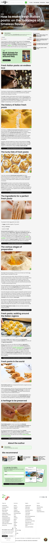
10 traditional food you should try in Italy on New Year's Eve (42, 44)
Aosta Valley (16, 533)
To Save (30, 2)
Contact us (39, 508)
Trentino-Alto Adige (17, 530)
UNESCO (10, 45)
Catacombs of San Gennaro (7, 523)
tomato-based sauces (18, 347)
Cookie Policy (20, 540)
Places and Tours (28, 522)
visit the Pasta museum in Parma (15, 192)
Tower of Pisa (4, 511)
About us (38, 505)
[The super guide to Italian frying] (35, 48)
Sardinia (15, 525)
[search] (26, 2)
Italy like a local (28, 505)
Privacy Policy (19, 481)
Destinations (42, 2)
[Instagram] (41, 497)
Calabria (15, 508)
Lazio (15, 514)
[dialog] (8, 534)
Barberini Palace (5, 516)
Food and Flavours (28, 519)
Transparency (34, 540)
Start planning (36, 2)
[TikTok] (44, 497)
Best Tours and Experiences (30, 516)
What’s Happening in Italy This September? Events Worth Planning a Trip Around (11, 458)
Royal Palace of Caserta (6, 514)
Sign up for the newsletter (13, 483)
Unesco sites (27, 511)
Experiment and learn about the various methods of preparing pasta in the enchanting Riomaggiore (16, 310)
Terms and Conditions (27, 540)
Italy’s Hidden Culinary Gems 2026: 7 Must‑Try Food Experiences (42, 35)
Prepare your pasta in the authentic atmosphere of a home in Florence (15, 357)
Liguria (15, 516)
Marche (15, 519)
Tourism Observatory (40, 511)
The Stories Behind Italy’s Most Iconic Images (26, 457)
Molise (15, 520)
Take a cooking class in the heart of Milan (15, 438)
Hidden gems (27, 507)
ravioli (27, 236)
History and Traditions (29, 526)
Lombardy (15, 517)
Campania (16, 510)
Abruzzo (15, 505)
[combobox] (12, 528)
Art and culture (28, 517)
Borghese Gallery (5, 513)
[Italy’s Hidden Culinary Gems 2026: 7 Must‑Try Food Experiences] (35, 35)
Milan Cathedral (5, 510)
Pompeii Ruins (4, 505)
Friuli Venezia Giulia (17, 513)
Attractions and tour (29, 510)
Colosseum (4, 508)
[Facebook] (40, 497)
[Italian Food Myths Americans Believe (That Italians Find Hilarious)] (35, 39)
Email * (6, 474)
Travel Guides (27, 513)
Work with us (39, 510)
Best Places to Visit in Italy (30, 520)
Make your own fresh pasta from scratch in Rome (15, 148)
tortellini (3, 238)
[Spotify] (46, 497)
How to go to (27, 508)
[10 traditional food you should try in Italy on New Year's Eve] (35, 44)
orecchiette (19, 348)
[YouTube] (43, 497)
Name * (6, 471)
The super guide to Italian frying (42, 48)
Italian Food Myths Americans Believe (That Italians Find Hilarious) (42, 39)
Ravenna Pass (4, 525)
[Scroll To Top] (47, 542)
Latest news (27, 514)
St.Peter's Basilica (5, 507)
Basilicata (15, 507)
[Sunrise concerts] (35, 458)
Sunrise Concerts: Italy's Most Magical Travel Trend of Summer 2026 (41, 458)
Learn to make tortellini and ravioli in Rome (15, 243)
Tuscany (15, 528)
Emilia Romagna (16, 511)
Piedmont (15, 522)
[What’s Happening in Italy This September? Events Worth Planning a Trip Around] (4, 458)
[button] (8, 538)
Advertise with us (40, 507)
